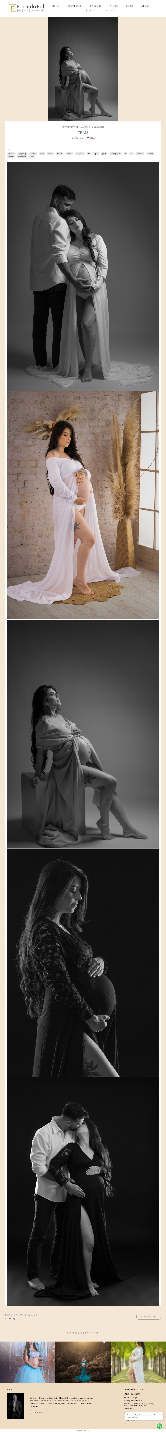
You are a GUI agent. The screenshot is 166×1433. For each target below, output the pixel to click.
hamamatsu (22, 157)
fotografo (80, 154)
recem (50, 154)
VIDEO (114, 6)
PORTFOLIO (75, 6)
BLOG (129, 6)
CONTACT (92, 10)
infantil (150, 154)
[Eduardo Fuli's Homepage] (27, 8)
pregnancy (22, 154)
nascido (59, 154)
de (131, 154)
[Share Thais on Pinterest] (14, 1319)
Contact (130, 1421)
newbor (69, 154)
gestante (11, 154)
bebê (42, 154)
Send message (131, 1398)
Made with (83, 1431)
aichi (32, 157)
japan (104, 154)
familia (11, 157)
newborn (140, 154)
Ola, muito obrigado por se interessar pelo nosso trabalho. (141, 1416)
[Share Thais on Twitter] (10, 1319)
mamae (33, 154)
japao (96, 154)
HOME (56, 6)
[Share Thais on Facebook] (5, 1319)
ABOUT (145, 6)
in (125, 154)
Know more (38, 1412)
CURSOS (111, 10)
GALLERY (96, 6)
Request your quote (148, 1316)
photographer (115, 154)
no (89, 154)
